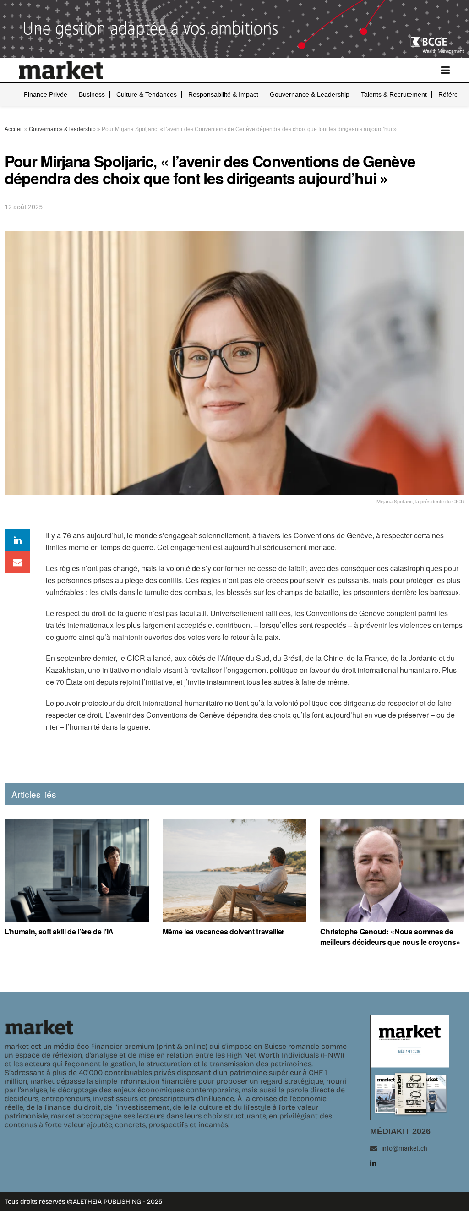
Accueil (14, 129)
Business (92, 94)
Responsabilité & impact (223, 94)
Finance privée (45, 94)
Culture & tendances (146, 94)
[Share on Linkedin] (17, 540)
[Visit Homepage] (61, 70)
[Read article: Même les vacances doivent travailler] (235, 870)
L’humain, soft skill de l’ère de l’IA (59, 932)
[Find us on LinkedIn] (373, 1163)
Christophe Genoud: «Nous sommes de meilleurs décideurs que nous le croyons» (390, 937)
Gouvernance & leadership (309, 94)
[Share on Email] (17, 562)
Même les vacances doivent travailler (223, 932)
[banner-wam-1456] (234, 28)
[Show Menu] (445, 70)
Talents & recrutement (394, 94)
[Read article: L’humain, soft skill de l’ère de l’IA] (77, 870)
